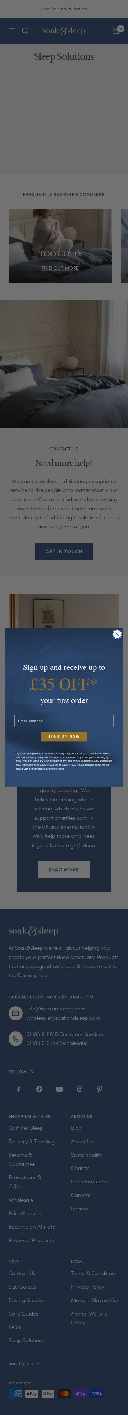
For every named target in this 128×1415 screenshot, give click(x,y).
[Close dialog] (117, 634)
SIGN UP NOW (64, 736)
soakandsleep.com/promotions (46, 768)
